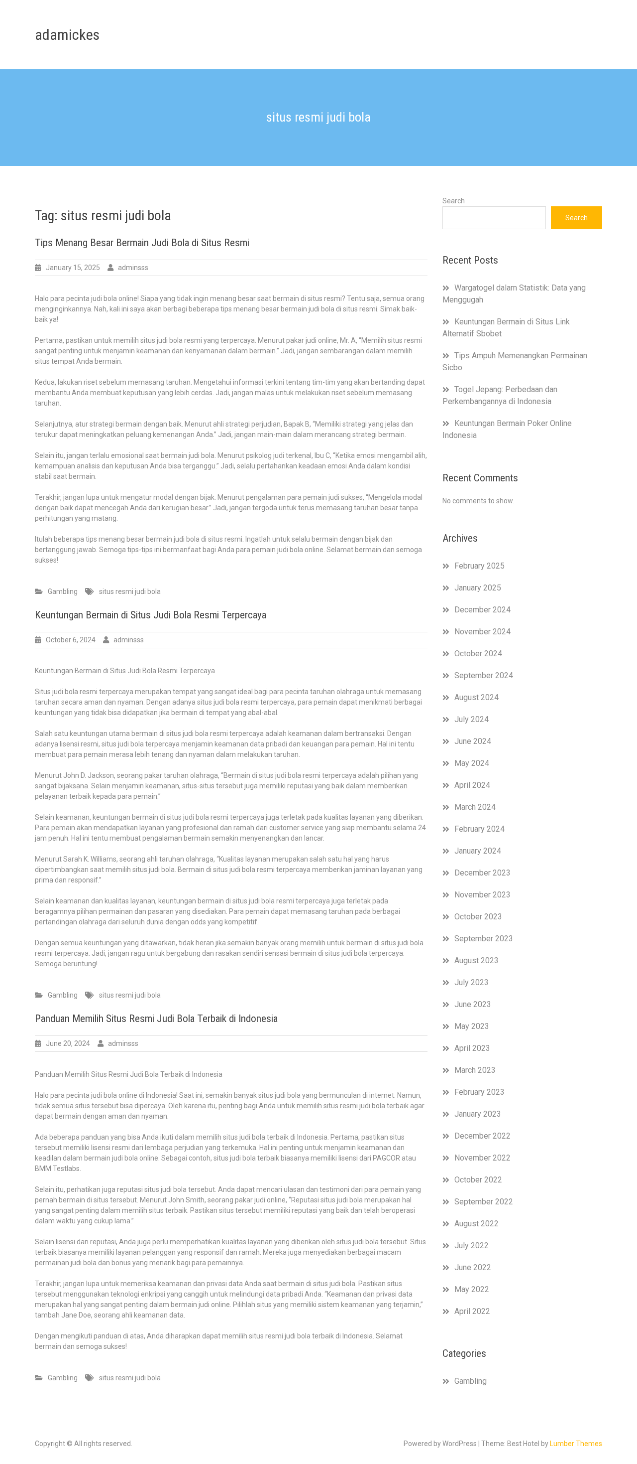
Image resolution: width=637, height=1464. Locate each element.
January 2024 (477, 851)
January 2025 (477, 587)
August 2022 (476, 1223)
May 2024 (471, 763)
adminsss (133, 268)
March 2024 (475, 807)
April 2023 (472, 1048)
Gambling (63, 591)
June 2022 (472, 1267)
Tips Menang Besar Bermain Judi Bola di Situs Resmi (142, 243)
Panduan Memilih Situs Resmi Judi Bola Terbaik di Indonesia (156, 1019)
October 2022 (478, 1179)
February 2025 (479, 566)
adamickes (67, 34)
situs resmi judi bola (130, 591)
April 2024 (472, 785)
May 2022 (471, 1289)
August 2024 (476, 697)
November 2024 (482, 631)
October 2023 (478, 916)
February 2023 (479, 1092)
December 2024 (482, 609)
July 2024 (471, 719)
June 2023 (472, 1004)
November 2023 (482, 894)
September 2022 (483, 1201)
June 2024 (472, 741)
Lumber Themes (576, 1444)
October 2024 (478, 653)
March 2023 (475, 1070)
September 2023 (483, 938)
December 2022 (482, 1136)
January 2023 (477, 1114)
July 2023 (471, 982)
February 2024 (479, 829)
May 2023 (471, 1026)
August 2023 (476, 960)
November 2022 (482, 1158)
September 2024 (483, 675)
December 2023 (482, 873)
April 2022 (472, 1311)
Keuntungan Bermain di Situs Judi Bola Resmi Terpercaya (150, 615)
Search (453, 201)
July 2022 (471, 1245)
